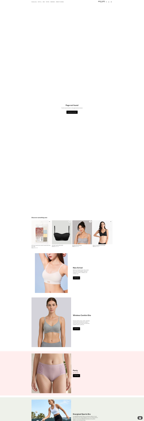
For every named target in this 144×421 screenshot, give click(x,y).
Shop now (76, 277)
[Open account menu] (109, 2)
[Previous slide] (33, 232)
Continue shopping (72, 112)
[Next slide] (49, 232)
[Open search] (106, 2)
